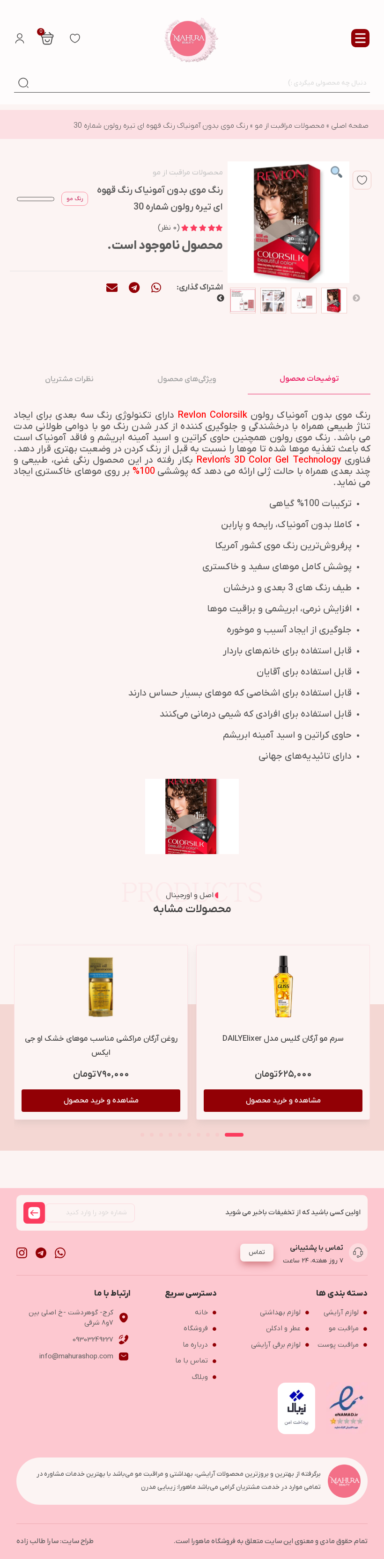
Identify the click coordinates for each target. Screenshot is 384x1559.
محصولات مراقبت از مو (290, 126)
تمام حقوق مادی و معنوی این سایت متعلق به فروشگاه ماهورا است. (271, 1541)
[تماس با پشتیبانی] (358, 1252)
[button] (156, 287)
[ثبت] (34, 1213)
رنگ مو (74, 199)
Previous (356, 298)
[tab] (309, 379)
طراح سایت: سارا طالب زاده (55, 1541)
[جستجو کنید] (23, 83)
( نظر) (169, 227)
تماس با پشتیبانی (316, 1248)
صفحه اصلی (350, 126)
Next (220, 298)
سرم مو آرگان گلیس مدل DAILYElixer (283, 1039)
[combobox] (201, 83)
